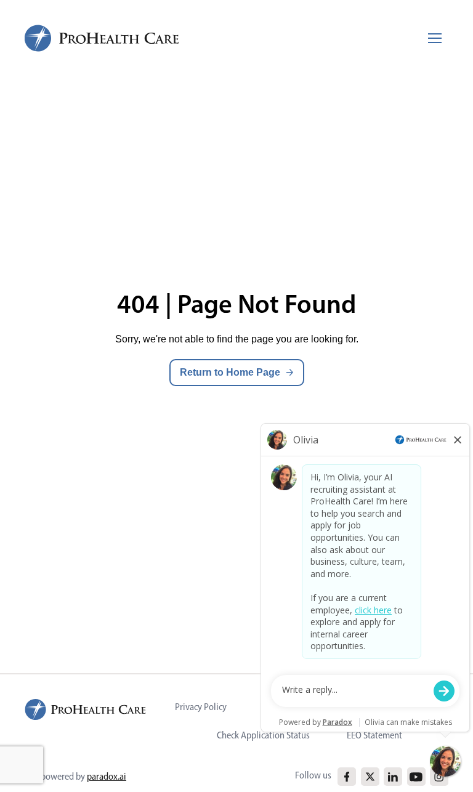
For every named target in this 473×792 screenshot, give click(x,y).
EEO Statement (374, 735)
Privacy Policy (201, 707)
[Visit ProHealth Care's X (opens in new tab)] (370, 777)
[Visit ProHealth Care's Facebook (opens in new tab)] (347, 777)
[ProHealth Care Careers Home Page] (102, 38)
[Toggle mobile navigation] (434, 38)
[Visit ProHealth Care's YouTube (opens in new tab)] (416, 777)
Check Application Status (263, 735)
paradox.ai (106, 776)
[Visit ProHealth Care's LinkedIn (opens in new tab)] (393, 777)
